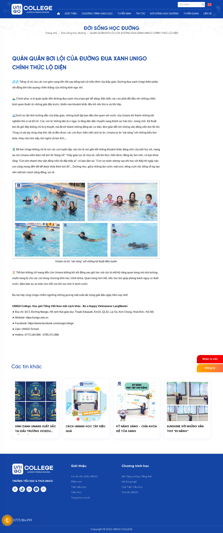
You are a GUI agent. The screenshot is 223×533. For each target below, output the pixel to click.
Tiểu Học (76, 492)
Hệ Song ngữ (129, 482)
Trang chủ (51, 33)
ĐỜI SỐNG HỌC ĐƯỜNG (164, 13)
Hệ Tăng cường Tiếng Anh (137, 476)
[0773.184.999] (16, 516)
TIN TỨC (140, 13)
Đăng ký (210, 368)
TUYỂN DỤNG (191, 13)
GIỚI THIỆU (71, 13)
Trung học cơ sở (80, 498)
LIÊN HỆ (208, 13)
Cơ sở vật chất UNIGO (84, 476)
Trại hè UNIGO (130, 492)
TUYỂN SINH (124, 13)
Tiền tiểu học (78, 487)
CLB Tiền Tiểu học (132, 487)
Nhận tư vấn (210, 359)
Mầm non (76, 482)
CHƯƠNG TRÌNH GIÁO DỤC (97, 13)
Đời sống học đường (73, 33)
